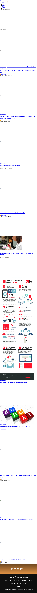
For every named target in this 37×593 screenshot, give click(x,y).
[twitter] (18, 586)
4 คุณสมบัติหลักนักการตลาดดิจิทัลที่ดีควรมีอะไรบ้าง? (12, 213)
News (3, 5)
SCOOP (3, 7)
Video (3, 6)
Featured (1, 210)
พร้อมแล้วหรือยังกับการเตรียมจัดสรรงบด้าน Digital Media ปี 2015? (15, 426)
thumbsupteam (3, 74)
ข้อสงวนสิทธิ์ (12, 577)
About (3, 9)
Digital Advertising (3, 64)
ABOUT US (23, 583)
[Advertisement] (18, 21)
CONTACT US (14, 583)
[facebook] (17, 586)
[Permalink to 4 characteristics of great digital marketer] (17, 162)
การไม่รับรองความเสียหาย (12, 580)
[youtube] (19, 586)
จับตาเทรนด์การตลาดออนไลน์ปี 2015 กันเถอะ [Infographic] (14, 382)
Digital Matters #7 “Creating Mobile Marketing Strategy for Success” (16, 519)
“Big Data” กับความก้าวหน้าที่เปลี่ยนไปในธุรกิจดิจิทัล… (13, 559)
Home (3, 4)
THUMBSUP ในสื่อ (27, 580)
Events (3, 8)
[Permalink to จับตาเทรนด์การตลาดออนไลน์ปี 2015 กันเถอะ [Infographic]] (17, 379)
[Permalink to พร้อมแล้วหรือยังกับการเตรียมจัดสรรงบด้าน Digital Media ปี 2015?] (17, 423)
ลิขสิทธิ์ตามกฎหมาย (22, 577)
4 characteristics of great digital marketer (10, 165)
